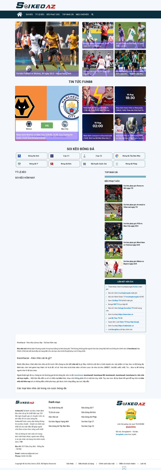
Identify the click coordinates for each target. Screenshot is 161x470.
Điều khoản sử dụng (86, 464)
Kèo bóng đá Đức (88, 412)
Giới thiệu (70, 464)
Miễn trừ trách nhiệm (127, 464)
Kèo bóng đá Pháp (89, 417)
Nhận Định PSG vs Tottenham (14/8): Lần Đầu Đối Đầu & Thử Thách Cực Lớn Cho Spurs (130, 137)
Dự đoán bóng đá (56, 408)
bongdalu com (122, 434)
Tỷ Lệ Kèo (39, 14)
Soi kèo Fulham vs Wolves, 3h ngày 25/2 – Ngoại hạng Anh (43, 73)
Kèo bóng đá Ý (87, 408)
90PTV (116, 304)
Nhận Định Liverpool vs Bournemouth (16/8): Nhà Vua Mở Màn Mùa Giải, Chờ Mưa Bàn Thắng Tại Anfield (97, 137)
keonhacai (78, 375)
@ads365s (131, 427)
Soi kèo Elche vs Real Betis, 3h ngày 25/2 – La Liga (129, 45)
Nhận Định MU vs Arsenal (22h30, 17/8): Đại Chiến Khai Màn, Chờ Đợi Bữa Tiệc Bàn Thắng (96, 109)
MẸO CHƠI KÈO (82, 14)
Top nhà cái (68, 14)
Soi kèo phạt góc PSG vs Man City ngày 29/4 (133, 225)
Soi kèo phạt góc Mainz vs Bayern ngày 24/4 (134, 262)
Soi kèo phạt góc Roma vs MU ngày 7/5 (134, 187)
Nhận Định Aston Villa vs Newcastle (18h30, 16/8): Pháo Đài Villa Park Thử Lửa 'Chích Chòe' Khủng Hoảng (130, 109)
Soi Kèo (29, 14)
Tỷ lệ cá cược (54, 412)
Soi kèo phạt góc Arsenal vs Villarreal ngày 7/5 (134, 206)
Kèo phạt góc (53, 14)
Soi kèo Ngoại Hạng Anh (59, 421)
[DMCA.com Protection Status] (131, 414)
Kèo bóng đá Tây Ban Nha (59, 426)
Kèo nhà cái (53, 417)
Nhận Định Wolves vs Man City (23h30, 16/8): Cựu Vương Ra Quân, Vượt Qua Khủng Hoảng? (44, 136)
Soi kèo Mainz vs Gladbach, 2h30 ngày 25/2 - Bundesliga (96, 45)
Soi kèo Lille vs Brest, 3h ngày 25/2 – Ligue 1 (97, 72)
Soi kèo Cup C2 (87, 426)
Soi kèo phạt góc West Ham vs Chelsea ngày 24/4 (134, 243)
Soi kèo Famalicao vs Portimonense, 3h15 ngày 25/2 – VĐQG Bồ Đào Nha (130, 72)
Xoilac (135, 287)
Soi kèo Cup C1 (87, 421)
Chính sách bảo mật (106, 464)
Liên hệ (143, 464)
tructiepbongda (124, 293)
